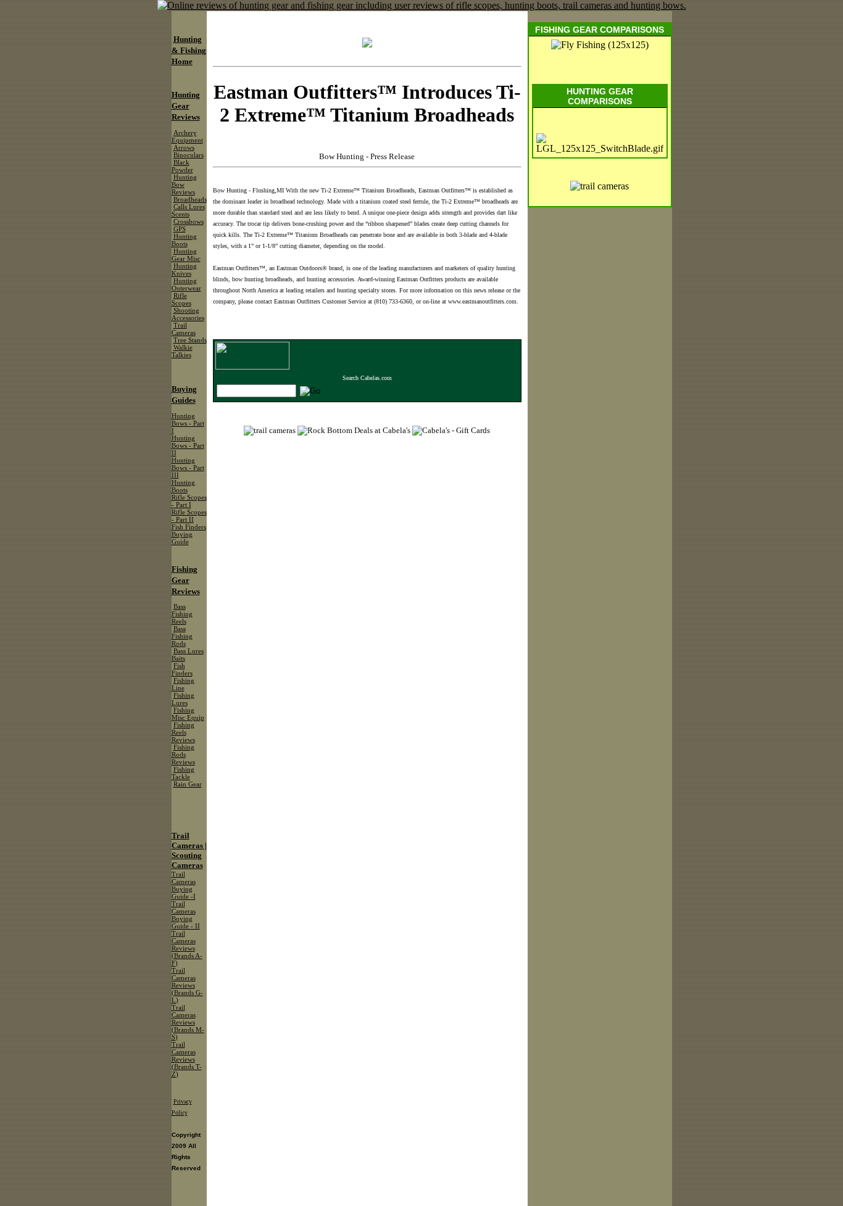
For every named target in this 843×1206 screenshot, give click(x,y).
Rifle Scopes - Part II (189, 516)
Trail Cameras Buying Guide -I (184, 885)
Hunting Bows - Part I (188, 423)
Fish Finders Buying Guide (189, 534)
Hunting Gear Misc (186, 255)
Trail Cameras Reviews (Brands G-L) (187, 985)
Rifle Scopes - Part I (189, 501)
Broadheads (190, 199)
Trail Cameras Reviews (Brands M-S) (188, 1022)
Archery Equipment (187, 137)
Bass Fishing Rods (182, 636)
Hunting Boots (184, 240)
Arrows (183, 147)
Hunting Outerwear (186, 285)
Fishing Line (183, 684)
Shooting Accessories (188, 314)
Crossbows (188, 221)
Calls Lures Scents (188, 211)
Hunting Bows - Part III (188, 468)
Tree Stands (190, 340)
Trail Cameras (184, 329)
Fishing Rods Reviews (183, 755)
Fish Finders (182, 670)
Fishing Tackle (183, 773)
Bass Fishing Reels (182, 614)
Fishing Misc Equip (188, 714)
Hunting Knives (184, 270)
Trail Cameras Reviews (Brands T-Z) (187, 1059)
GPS (179, 229)
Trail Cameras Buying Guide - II (186, 915)
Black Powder (182, 166)
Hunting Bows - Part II (188, 445)
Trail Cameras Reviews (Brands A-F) (187, 948)
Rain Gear (187, 784)
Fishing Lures (183, 699)
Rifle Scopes (181, 299)
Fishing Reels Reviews (183, 732)
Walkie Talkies (182, 351)
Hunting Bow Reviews (184, 185)
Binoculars (188, 155)
